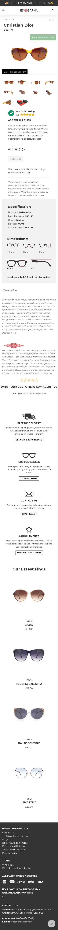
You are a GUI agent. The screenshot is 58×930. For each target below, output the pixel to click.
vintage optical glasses (43, 350)
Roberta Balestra (29, 684)
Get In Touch (29, 514)
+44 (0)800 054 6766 (22, 918)
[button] (21, 113)
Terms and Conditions (14, 849)
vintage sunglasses (15, 350)
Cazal (29, 624)
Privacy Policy (9, 853)
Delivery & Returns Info (29, 440)
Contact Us (8, 832)
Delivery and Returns (13, 846)
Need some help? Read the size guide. (28, 277)
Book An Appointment (15, 843)
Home (7, 19)
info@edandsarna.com (20, 921)
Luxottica (29, 802)
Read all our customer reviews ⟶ (29, 393)
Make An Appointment (29, 553)
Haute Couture (29, 743)
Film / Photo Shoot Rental (16, 868)
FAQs (5, 839)
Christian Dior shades (35, 326)
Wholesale (8, 865)
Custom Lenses (29, 478)
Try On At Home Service (15, 836)
